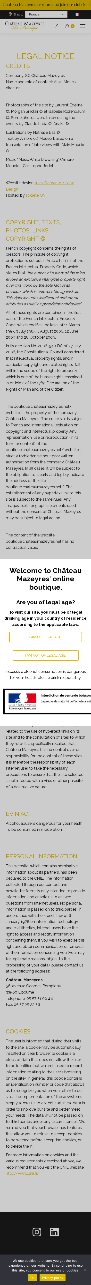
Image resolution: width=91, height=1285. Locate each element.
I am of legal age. (45, 637)
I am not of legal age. (45, 655)
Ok (32, 1278)
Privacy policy (52, 1278)
